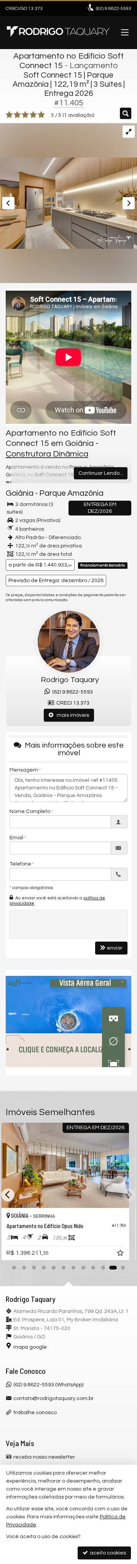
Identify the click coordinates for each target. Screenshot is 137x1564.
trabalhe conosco (35, 1412)
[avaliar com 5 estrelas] (41, 115)
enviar (115, 948)
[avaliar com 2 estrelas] (17, 115)
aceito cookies (107, 1553)
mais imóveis (71, 715)
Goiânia (19, 493)
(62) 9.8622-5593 (71, 692)
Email (16, 837)
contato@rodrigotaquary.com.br (53, 1398)
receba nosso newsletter (44, 1457)
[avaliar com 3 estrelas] (25, 115)
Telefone (20, 864)
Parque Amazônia (71, 493)
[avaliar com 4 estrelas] (33, 115)
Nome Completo (30, 811)
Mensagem (24, 770)
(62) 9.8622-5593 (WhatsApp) (48, 1384)
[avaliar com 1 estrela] (9, 115)
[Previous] (8, 1195)
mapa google (30, 1347)
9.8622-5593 (113, 8)
